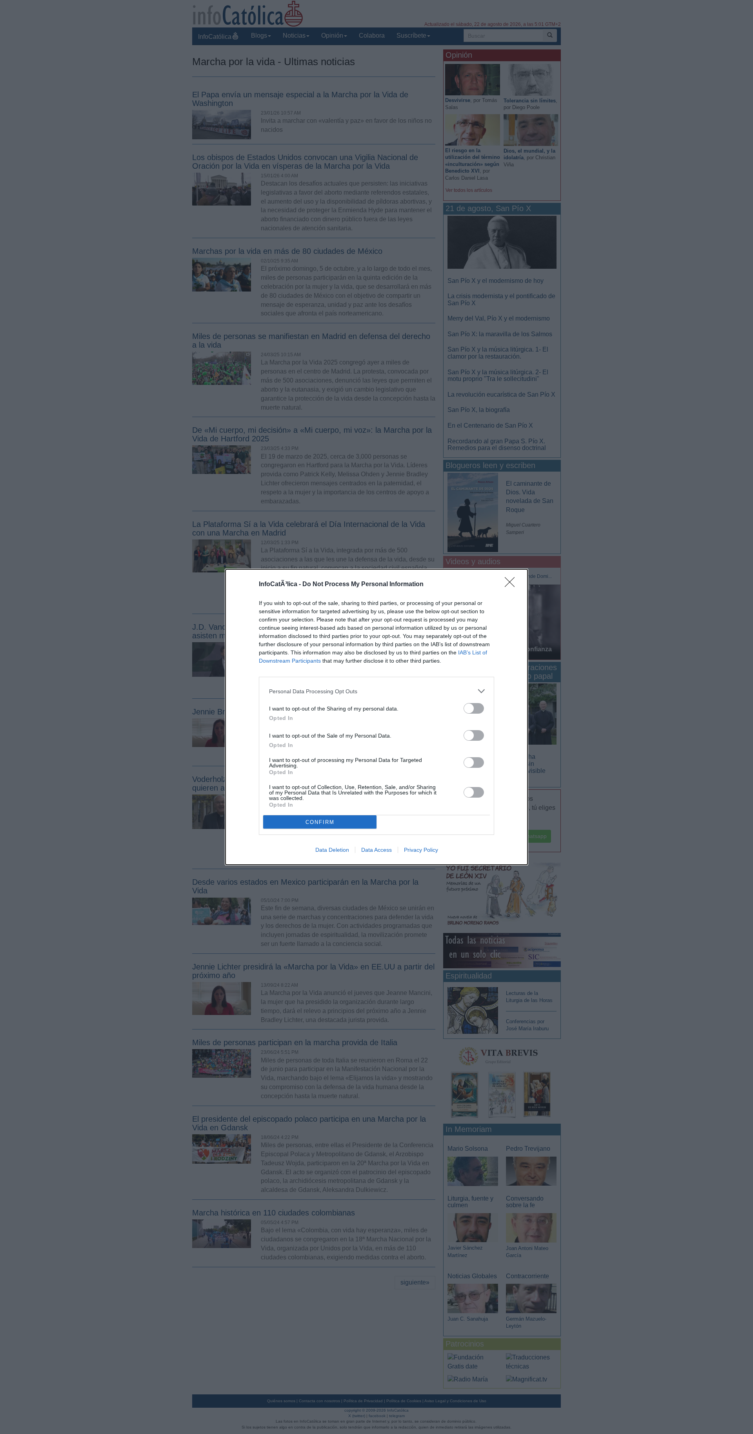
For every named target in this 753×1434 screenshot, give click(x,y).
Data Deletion (332, 850)
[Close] (512, 584)
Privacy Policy (421, 850)
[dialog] (376, 717)
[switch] (474, 708)
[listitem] (376, 691)
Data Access (376, 850)
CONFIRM (320, 822)
